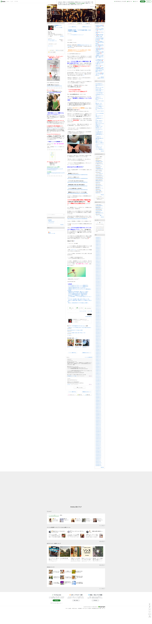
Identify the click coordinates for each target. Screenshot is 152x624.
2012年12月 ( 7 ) (98, 459)
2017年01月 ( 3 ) (98, 390)
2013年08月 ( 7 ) (98, 448)
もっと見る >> (69, 335)
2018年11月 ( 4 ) (98, 359)
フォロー (76, 321)
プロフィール (73, 249)
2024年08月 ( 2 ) (98, 262)
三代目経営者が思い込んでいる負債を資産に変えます (100, 168)
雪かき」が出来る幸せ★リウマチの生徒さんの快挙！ (78, 302)
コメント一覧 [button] (89, 311)
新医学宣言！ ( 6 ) (98, 127)
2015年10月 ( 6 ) (98, 411)
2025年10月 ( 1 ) (98, 247)
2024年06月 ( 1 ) (98, 265)
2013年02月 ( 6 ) (98, 457)
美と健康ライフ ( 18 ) (99, 126)
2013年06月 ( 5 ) (98, 451)
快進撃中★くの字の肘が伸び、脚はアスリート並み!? (78, 291)
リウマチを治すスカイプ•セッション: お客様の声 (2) (78, 286)
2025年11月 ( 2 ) (98, 245)
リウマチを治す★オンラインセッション (76, 34)
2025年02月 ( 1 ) (98, 255)
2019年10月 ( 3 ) (98, 343)
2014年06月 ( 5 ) (98, 434)
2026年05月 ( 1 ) (98, 240)
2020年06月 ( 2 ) (98, 332)
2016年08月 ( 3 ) (98, 397)
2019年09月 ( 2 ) (98, 345)
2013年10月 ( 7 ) (98, 445)
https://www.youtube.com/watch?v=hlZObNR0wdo (77, 218)
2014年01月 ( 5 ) (98, 441)
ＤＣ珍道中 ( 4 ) (98, 136)
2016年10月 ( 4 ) (98, 394)
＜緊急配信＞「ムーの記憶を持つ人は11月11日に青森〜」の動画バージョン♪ (99, 57)
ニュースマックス (51, 222)
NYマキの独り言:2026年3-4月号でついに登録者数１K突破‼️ (99, 39)
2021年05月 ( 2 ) (98, 316)
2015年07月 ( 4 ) (98, 415)
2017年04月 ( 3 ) (98, 386)
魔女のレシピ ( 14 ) (99, 122)
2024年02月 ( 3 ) (98, 269)
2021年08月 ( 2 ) (98, 312)
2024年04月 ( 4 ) (98, 268)
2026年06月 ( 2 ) (98, 238)
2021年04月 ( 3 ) (98, 318)
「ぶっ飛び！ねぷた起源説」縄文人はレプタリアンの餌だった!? (99, 62)
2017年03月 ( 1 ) (98, 387)
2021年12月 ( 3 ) (98, 306)
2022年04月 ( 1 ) (98, 301)
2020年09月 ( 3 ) (98, 328)
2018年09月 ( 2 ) (98, 362)
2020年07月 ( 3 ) (98, 330)
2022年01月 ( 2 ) (98, 305)
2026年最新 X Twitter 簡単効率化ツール (100, 161)
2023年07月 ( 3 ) (98, 279)
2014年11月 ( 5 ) (98, 427)
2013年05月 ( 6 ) (98, 452)
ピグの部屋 (60, 27)
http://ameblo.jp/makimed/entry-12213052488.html (77, 193)
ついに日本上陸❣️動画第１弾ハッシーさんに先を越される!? (100, 74)
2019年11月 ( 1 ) (98, 342)
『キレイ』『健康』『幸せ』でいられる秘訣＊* (100, 215)
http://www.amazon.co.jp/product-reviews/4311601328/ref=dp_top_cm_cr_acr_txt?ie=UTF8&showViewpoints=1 (55, 168)
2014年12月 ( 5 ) (98, 425)
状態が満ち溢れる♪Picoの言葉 (100, 212)
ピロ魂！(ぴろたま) (51, 221)
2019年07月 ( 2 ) (98, 347)
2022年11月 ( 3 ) (98, 291)
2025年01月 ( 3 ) (98, 257)
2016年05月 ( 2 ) (98, 401)
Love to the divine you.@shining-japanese (100, 178)
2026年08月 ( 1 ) (98, 237)
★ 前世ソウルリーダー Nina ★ (100, 163)
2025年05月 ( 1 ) (98, 254)
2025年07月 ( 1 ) (98, 251)
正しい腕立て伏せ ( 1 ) (99, 131)
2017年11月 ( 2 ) (98, 376)
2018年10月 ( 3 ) (98, 360)
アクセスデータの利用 (87, 608)
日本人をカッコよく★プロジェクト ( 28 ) (99, 88)
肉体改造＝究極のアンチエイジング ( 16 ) (99, 90)
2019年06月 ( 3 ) (98, 349)
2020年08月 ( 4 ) (98, 329)
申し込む (95, 600)
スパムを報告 (69, 608)
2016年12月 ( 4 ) (98, 391)
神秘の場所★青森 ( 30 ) (99, 138)
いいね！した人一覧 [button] (82, 311)
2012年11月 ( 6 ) (98, 461)
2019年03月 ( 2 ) (98, 353)
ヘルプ (104, 608)
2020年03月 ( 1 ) (98, 336)
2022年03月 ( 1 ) (98, 302)
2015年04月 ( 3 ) (98, 420)
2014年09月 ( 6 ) (98, 430)
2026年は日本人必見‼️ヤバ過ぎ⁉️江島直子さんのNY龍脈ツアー (100, 49)
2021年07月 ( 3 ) (98, 313)
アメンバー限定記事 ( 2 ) (99, 149)
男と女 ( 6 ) (97, 139)
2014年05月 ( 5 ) (98, 435)
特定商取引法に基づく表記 (97, 608)
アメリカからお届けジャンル (52, 40)
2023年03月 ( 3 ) (98, 285)
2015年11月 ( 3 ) (98, 410)
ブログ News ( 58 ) (99, 147)
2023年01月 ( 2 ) (98, 288)
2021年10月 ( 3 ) (98, 309)
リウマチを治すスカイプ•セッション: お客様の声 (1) (78, 285)
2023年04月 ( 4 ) (98, 284)
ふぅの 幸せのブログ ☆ (100, 173)
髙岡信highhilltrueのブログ (100, 180)
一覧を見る (62, 224)
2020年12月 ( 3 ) (98, 323)
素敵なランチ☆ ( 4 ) (99, 141)
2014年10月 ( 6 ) (98, 428)
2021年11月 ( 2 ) (98, 308)
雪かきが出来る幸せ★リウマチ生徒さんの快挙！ (75, 330)
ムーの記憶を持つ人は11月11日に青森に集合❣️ (99, 60)
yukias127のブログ (99, 166)
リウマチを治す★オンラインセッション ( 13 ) (99, 93)
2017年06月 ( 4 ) (98, 383)
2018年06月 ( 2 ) (98, 366)
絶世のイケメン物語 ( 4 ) (99, 142)
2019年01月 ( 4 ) (98, 356)
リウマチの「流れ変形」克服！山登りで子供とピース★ (78, 299)
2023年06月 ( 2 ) (98, 281)
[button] (149, 611)
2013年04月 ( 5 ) (98, 454)
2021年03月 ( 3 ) (98, 319)
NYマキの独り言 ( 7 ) (99, 83)
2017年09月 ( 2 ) (98, 379)
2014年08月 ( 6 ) (98, 431)
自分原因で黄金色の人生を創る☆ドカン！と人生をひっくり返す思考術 (100, 205)
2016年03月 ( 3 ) (98, 404)
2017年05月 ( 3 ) (98, 384)
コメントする (80, 387)
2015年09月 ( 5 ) (98, 413)
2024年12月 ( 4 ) (98, 258)
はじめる (56, 600)
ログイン (148, 1)
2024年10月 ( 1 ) (98, 261)
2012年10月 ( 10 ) (98, 462)
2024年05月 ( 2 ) (98, 267)
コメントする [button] (80, 308)
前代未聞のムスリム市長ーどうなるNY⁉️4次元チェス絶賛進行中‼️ (100, 52)
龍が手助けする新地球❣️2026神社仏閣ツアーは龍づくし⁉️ (100, 26)
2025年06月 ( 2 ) (98, 252)
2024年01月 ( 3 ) (98, 271)
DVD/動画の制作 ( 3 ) (99, 133)
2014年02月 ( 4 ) (98, 440)
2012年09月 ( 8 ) (98, 464)
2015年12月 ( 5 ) (98, 408)
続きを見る (62, 36)
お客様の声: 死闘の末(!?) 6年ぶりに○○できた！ (77, 287)
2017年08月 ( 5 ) (98, 380)
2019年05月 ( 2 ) (98, 350)
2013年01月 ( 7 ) (98, 458)
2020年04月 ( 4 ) (98, 335)
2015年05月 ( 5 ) (98, 418)
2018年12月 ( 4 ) (98, 357)
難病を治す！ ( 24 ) (99, 103)
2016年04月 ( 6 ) (98, 403)
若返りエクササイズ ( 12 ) (100, 123)
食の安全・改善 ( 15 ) (99, 120)
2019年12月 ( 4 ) (98, 340)
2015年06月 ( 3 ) (98, 417)
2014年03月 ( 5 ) (98, 438)
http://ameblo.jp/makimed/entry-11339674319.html (77, 174)
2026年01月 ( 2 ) (98, 244)
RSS (50, 232)
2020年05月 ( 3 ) (98, 333)
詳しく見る (76, 600)
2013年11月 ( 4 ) (98, 444)
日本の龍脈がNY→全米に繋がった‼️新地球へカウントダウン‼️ (100, 45)
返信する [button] (90, 384)
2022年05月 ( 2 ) (98, 299)
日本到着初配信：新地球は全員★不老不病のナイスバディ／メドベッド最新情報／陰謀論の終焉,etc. (99, 69)
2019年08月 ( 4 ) (98, 346)
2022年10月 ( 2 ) (98, 292)
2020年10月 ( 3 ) (98, 326)
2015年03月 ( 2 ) (98, 421)
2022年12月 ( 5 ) (98, 289)
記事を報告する (89, 316)
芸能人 (61, 515)
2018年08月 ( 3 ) (98, 363)
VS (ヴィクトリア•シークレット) (55, 128)
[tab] (54, 515)
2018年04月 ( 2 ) (98, 369)
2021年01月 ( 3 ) (98, 322)
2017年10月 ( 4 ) (98, 377)
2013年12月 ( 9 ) (98, 442)
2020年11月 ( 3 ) (98, 325)
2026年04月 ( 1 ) (98, 241)
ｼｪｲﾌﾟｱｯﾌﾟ (69, 384)
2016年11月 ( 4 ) (98, 393)
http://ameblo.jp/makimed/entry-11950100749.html (77, 189)
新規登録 (142, 1)
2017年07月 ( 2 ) (98, 381)
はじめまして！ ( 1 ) (99, 146)
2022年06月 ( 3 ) (98, 298)
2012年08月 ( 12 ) (98, 465)
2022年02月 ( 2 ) (98, 303)
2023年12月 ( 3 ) (98, 272)
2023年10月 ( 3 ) (98, 275)
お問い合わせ (75, 608)
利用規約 (80, 608)
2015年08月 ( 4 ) (98, 414)
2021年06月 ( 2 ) (98, 315)
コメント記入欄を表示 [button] (88, 357)
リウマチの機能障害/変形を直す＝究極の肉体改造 (77, 294)
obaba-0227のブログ (99, 185)
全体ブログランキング (51, 39)
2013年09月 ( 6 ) (98, 447)
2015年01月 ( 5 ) (98, 424)
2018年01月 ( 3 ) (98, 373)
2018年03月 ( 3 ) (98, 370)
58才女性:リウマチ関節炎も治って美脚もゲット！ (77, 295)
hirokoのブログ (98, 192)
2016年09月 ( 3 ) (98, 396)
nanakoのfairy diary (99, 210)
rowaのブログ (98, 183)
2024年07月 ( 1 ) (98, 264)
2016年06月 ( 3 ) (98, 400)
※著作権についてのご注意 (51, 233)
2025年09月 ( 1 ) (98, 248)
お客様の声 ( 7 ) (98, 97)
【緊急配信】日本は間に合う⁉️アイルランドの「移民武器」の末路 (99, 35)
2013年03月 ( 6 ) (98, 455)
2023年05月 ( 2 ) (98, 282)
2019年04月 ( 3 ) (98, 352)
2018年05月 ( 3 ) (98, 367)
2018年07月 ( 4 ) (98, 364)
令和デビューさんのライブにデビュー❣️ (99, 66)
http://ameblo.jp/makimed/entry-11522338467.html (77, 182)
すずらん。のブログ (99, 171)
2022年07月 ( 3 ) (98, 296)
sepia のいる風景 (98, 190)
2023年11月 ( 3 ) (98, 274)
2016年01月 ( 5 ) (98, 407)
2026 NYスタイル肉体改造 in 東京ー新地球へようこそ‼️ (100, 29)
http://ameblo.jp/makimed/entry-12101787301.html (77, 185)
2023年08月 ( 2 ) (98, 278)
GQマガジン (50, 129)
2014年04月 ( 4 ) (98, 437)
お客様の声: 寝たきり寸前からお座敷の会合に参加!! (77, 292)
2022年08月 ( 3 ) (98, 295)
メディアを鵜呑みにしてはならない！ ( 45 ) (99, 107)
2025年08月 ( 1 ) (98, 250)
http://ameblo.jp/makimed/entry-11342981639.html (77, 178)
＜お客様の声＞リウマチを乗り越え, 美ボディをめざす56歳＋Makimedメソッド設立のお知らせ (79, 327)
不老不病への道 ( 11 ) (99, 104)
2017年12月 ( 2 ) (98, 374)
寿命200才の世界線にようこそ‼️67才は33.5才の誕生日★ (100, 42)
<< (97, 222)
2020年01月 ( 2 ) (98, 339)
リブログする (88, 308)
